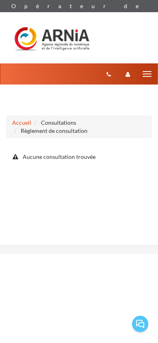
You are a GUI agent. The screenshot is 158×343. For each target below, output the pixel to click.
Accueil (21, 122)
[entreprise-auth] (128, 74)
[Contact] (109, 74)
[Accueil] (51, 38)
